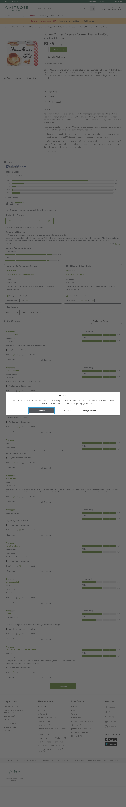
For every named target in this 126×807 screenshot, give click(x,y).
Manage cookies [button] (89, 410)
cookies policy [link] (75, 403)
